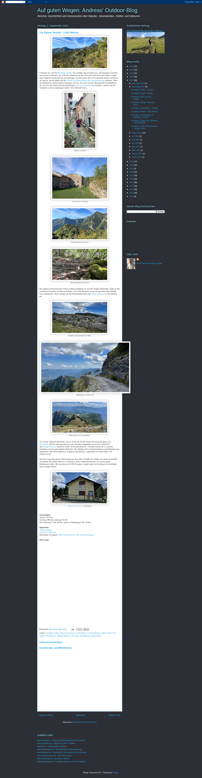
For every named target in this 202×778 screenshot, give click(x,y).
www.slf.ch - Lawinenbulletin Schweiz (52, 746)
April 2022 (136, 147)
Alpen (57, 633)
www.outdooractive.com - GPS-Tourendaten (54, 756)
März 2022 (136, 150)
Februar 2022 (137, 154)
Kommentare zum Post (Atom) (84, 722)
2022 (132, 80)
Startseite (80, 715)
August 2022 (137, 133)
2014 (132, 186)
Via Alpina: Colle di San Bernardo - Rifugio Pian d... (144, 127)
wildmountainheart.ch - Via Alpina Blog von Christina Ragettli (61, 762)
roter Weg (75, 636)
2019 (132, 168)
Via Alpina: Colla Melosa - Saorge (144, 108)
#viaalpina (50, 633)
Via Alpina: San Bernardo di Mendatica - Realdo (142, 116)
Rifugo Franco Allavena (75, 506)
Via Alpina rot (85, 636)
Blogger (115, 773)
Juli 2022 (135, 136)
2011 (132, 196)
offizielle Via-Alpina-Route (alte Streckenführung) (85, 80)
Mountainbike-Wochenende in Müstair (145, 31)
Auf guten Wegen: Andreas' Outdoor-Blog (87, 10)
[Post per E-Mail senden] (72, 629)
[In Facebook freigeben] (85, 629)
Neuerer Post (45, 715)
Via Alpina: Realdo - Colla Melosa (144, 111)
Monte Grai (111, 633)
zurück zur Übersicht (47, 532)
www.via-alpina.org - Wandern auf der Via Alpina (56, 743)
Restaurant (43, 444)
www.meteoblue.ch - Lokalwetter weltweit (53, 759)
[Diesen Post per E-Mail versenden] (77, 629)
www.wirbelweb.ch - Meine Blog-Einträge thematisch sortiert (61, 740)
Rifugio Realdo (66, 73)
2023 (132, 77)
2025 (132, 70)
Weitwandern (96, 636)
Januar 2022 (137, 157)
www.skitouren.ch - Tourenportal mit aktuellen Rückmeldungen (61, 752)
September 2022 (138, 87)
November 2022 (138, 83)
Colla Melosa (81, 633)
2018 (132, 172)
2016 (132, 179)
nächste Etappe (45, 530)
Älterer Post (114, 715)
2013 (132, 189)
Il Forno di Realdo (83, 85)
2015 (132, 182)
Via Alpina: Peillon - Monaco (142, 90)
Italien (103, 633)
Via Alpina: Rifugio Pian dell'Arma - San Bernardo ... (144, 122)
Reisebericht (51, 636)
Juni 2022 (136, 140)
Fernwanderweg (93, 633)
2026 (132, 66)
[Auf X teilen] (82, 629)
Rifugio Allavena (97, 294)
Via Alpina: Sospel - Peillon (142, 93)
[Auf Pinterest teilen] (87, 629)
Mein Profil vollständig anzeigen (149, 263)
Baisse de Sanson (67, 633)
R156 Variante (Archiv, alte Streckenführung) (75, 535)
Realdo (42, 636)
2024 (132, 73)
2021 (132, 161)
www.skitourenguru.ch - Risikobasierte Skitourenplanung (59, 749)
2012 (132, 193)
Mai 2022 (136, 143)
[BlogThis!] (80, 629)
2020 (132, 165)
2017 (132, 175)
